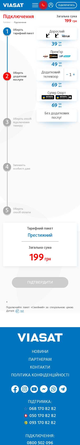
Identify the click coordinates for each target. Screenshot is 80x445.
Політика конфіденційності (40, 375)
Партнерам (40, 359)
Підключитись (66, 5)
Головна (6, 22)
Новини (40, 351)
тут (22, 311)
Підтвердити (40, 282)
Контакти (40, 367)
